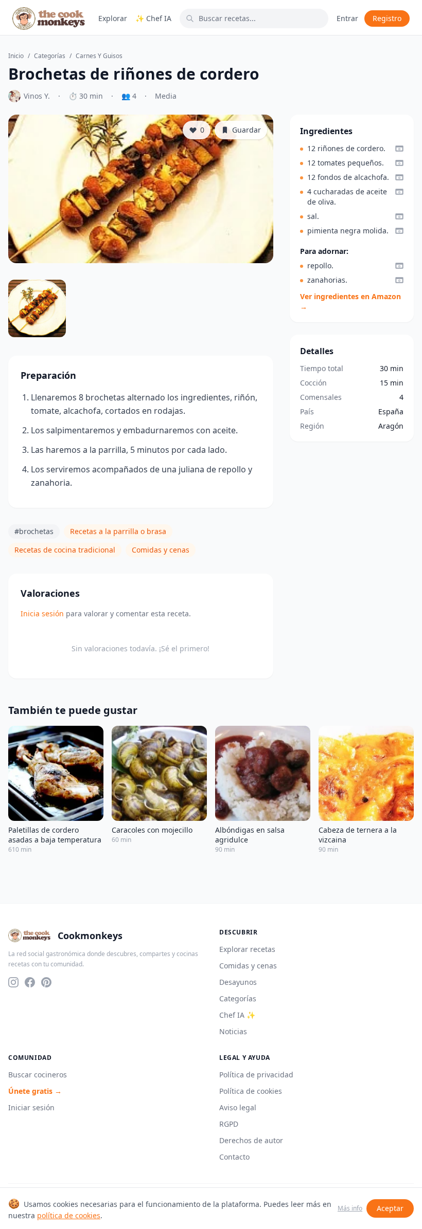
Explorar (112, 18)
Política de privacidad (256, 1074)
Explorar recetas (247, 949)
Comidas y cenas (160, 550)
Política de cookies (250, 1091)
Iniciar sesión (31, 1107)
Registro (387, 18)
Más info (350, 1208)
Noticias (233, 1031)
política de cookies (68, 1215)
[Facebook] (30, 982)
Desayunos (238, 982)
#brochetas (34, 531)
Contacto (234, 1157)
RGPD (228, 1124)
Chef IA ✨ (237, 1015)
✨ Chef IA (153, 18)
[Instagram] (13, 982)
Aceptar (390, 1208)
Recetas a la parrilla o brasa (118, 531)
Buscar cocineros (37, 1074)
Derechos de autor (251, 1140)
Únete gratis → (35, 1091)
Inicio (16, 56)
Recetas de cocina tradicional (64, 550)
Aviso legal (237, 1107)
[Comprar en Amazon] (399, 148)
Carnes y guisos (99, 56)
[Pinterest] (46, 982)
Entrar (347, 18)
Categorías (49, 56)
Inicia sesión (42, 613)
